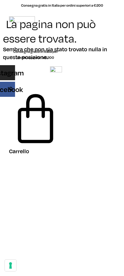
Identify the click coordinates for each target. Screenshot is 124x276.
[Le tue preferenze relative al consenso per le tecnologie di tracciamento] (10, 265)
